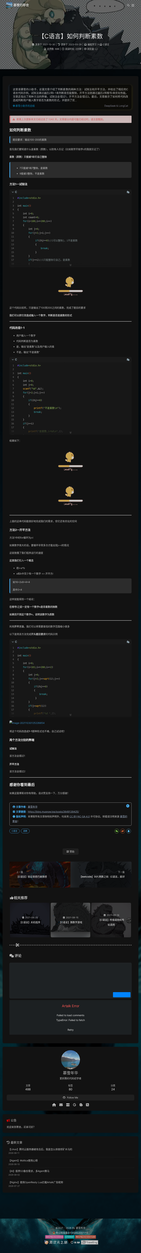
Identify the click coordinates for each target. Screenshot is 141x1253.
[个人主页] (54, 1105)
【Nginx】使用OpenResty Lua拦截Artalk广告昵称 (35, 1182)
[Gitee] (74, 1105)
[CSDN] (81, 1105)
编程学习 (92, 44)
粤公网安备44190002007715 (72, 1232)
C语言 (106, 44)
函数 (25, 831)
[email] (61, 1105)
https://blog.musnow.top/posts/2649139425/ (53, 811)
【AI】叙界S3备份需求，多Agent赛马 (28, 1171)
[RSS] (87, 1105)
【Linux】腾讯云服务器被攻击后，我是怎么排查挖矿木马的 (40, 1149)
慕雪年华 (32, 806)
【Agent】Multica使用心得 (23, 1160)
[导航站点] (68, 1105)
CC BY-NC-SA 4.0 (79, 816)
